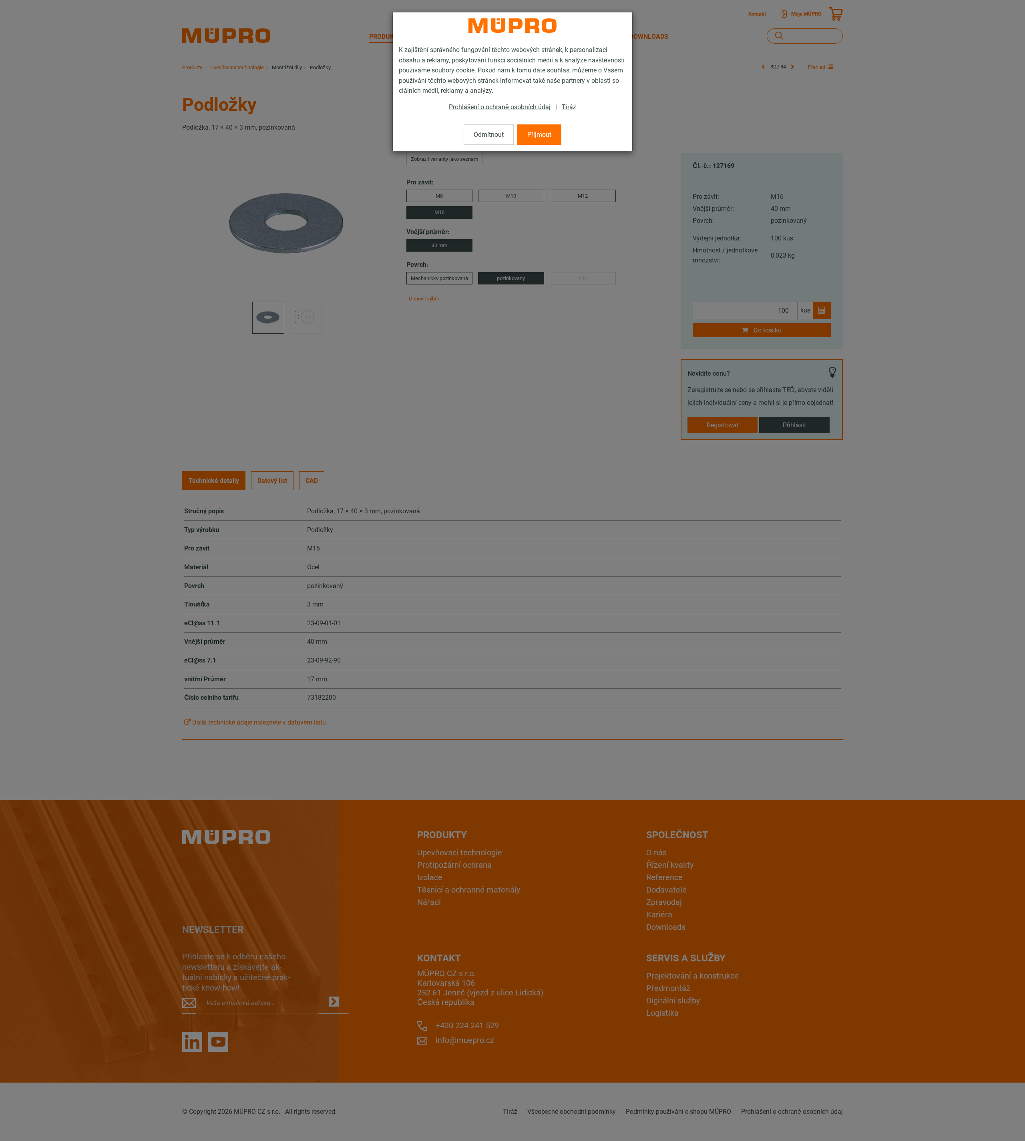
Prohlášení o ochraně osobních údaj (500, 107)
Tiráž (569, 107)
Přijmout (539, 134)
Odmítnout (489, 134)
